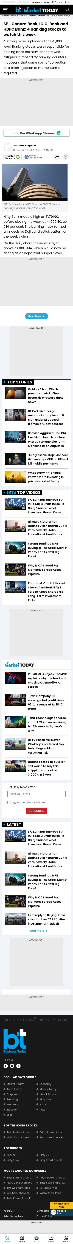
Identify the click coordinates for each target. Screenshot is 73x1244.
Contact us (42, 1210)
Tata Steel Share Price (52, 1137)
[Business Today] (37, 9)
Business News (9, 15)
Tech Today (14, 1089)
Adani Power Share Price (52, 1132)
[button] (65, 1239)
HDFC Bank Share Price (19, 1137)
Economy (45, 1084)
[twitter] (18, 1066)
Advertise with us (13, 1216)
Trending (12, 1099)
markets (23, 15)
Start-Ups (13, 1104)
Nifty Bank (13, 1160)
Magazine (46, 1099)
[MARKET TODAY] (19, 665)
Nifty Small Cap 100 (51, 1160)
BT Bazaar (57, 2)
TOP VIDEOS (29, 492)
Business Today (40, 2)
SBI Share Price (49, 1188)
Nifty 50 (44, 1155)
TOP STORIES (19, 382)
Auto (43, 1109)
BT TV (43, 1104)
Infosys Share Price (18, 1188)
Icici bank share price (19, 1193)
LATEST (14, 824)
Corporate (13, 1094)
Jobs (9, 1115)
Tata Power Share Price (19, 1198)
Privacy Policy (44, 1216)
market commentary (39, 15)
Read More (34, 316)
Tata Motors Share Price (19, 1132)
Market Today (15, 1084)
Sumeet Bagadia (24, 145)
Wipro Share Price (50, 1193)
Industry (12, 1109)
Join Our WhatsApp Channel (34, 133)
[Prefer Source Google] (12, 157)
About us (9, 1210)
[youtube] (12, 1066)
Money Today (48, 1089)
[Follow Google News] (33, 157)
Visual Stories (48, 1094)
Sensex (11, 1155)
